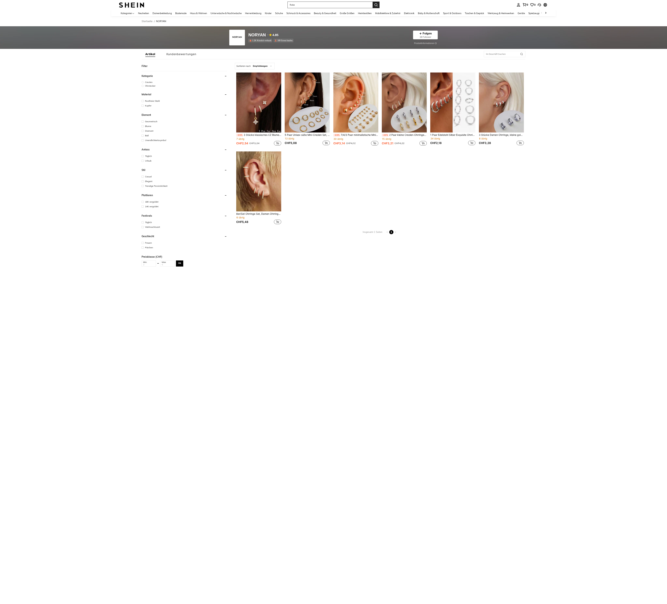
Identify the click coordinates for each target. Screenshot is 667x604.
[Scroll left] (541, 13)
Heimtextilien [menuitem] (365, 13)
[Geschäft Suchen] (521, 54)
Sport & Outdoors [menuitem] (452, 13)
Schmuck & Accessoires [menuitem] (298, 13)
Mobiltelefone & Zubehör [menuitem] (388, 13)
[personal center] (518, 5)
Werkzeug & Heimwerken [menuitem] (501, 13)
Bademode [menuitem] (181, 13)
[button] (539, 5)
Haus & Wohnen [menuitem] (198, 13)
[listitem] (261, 40)
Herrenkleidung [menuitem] (253, 13)
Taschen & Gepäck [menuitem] (474, 13)
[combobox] (254, 66)
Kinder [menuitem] (268, 13)
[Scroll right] (546, 13)
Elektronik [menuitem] (409, 13)
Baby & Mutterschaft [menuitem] (429, 13)
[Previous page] (387, 232)
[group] (184, 82)
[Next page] (395, 232)
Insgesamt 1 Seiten (372, 232)
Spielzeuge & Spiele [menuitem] (538, 13)
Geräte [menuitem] (521, 13)
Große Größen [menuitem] (347, 13)
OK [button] (179, 263)
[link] (525, 5)
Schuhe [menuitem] (279, 13)
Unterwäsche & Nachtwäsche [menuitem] (226, 13)
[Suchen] (376, 5)
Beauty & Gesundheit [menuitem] (325, 13)
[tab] (150, 54)
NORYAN (257, 35)
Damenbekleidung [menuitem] (162, 13)
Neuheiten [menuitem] (143, 13)
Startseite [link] (147, 21)
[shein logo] (131, 4)
